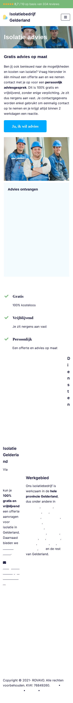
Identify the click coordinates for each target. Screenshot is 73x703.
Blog (54, 685)
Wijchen (31, 549)
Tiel (53, 543)
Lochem (53, 533)
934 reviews (51, 4)
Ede (46, 512)
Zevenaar (53, 538)
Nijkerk (31, 543)
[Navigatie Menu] (65, 17)
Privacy (31, 690)
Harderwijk (34, 522)
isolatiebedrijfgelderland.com (11, 480)
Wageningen (35, 528)
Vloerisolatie (68, 487)
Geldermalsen (36, 533)
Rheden (43, 543)
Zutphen (32, 538)
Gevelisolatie (68, 535)
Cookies (47, 690)
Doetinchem (51, 517)
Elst (42, 538)
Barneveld (33, 517)
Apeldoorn (33, 512)
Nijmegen (33, 507)
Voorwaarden (13, 690)
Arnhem (47, 507)
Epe (42, 549)
